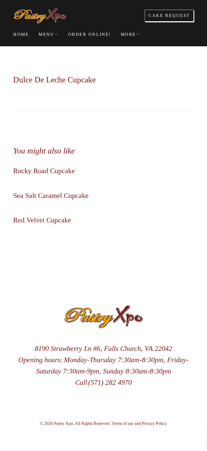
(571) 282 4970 (110, 382)
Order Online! (89, 34)
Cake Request (169, 15)
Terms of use (122, 423)
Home (21, 34)
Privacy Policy (154, 423)
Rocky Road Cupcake (44, 171)
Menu (46, 34)
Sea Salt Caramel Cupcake (51, 196)
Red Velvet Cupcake (42, 220)
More (128, 34)
